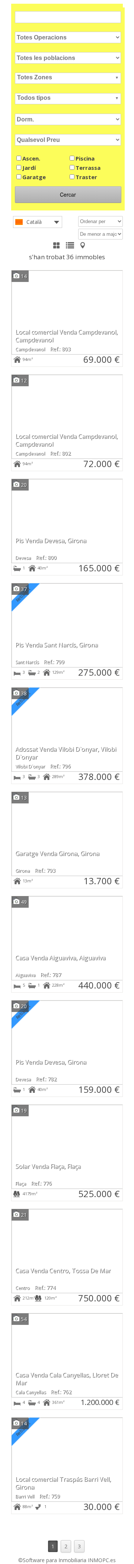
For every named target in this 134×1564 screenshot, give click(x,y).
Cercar (68, 194)
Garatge (34, 177)
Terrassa (88, 167)
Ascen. (31, 158)
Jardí (29, 167)
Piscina (85, 158)
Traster (86, 177)
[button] (68, 78)
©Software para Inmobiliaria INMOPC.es (67, 1560)
